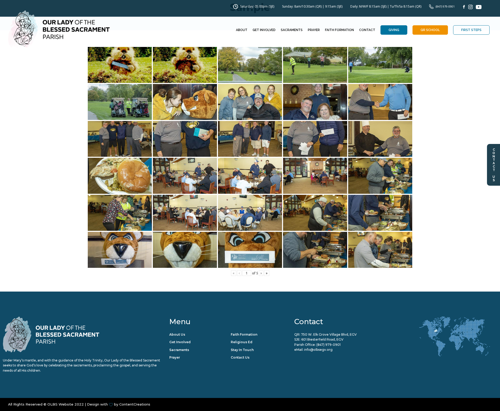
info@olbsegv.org (318, 350)
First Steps (471, 30)
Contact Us (494, 165)
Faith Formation (339, 30)
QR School (430, 30)
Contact (367, 30)
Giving (394, 30)
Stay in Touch (242, 350)
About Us (177, 334)
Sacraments (292, 30)
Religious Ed (241, 342)
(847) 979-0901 (445, 6)
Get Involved (264, 30)
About (241, 30)
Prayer (314, 30)
